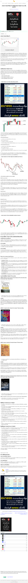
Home (3, 3)
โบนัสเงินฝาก (12, 3)
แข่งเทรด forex (16, 3)
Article (8, 511)
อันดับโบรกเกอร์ (4, 580)
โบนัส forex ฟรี (8, 580)
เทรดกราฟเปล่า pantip (19, 511)
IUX (4, 540)
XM (4, 538)
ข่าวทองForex (20, 3)
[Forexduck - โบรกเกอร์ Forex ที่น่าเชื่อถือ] (14, 1)
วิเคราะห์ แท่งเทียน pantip (14, 511)
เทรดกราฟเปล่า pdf (23, 511)
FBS (4, 547)
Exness (4, 535)
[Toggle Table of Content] (5, 33)
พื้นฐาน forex (19, 580)
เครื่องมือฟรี (22, 580)
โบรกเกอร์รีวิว (5, 3)
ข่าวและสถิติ (25, 580)
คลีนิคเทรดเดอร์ (24, 3)
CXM (4, 550)
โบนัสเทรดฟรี (9, 3)
